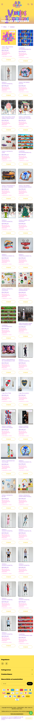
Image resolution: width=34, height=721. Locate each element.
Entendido (29, 718)
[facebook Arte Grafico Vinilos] (6, 663)
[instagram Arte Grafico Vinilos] (2, 663)
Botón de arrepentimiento (17, 713)
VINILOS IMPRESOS (9, 17)
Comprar (25, 95)
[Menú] (2, 4)
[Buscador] (28, 4)
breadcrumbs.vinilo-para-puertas (22, 17)
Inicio (2, 17)
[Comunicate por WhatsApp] (31, 713)
